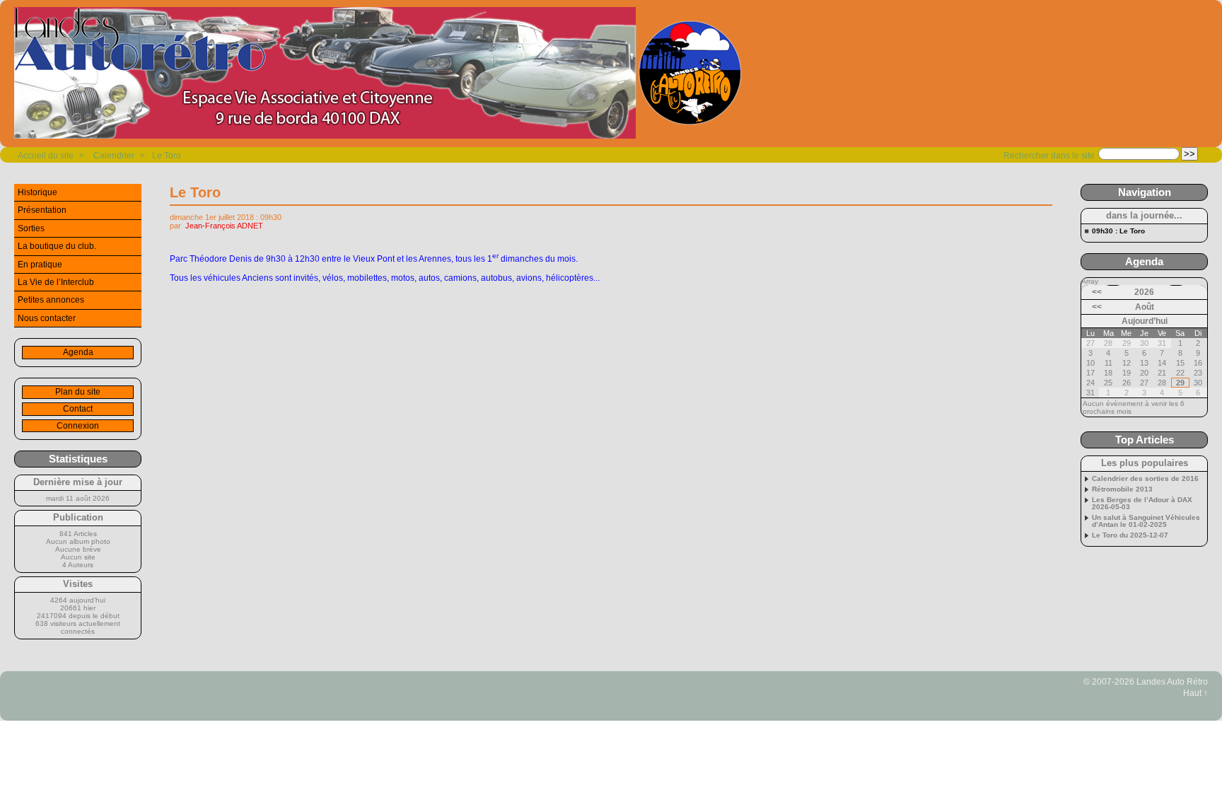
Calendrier (113, 156)
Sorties (31, 228)
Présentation (42, 210)
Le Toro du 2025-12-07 (1130, 535)
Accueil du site (46, 156)
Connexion (78, 426)
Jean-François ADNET (224, 225)
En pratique (40, 264)
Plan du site (77, 392)
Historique (37, 192)
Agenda (78, 352)
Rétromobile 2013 (1122, 489)
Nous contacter (47, 318)
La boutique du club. (57, 246)
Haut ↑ (1195, 693)
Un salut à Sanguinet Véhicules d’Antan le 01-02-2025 (1146, 521)
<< (1097, 292)
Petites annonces (51, 300)
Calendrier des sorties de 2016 (1145, 478)
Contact (78, 409)
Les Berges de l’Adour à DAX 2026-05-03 (1142, 503)
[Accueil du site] (378, 73)
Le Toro (166, 156)
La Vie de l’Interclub (56, 282)
